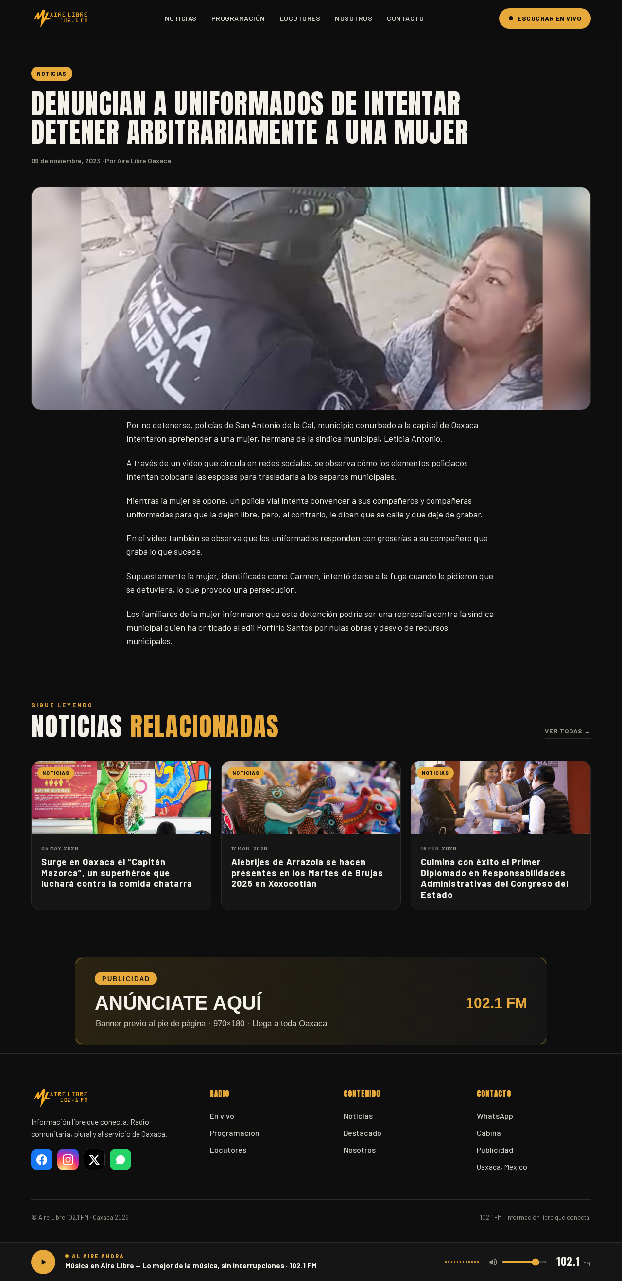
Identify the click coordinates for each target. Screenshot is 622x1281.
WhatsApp (495, 1115)
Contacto (405, 18)
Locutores (300, 18)
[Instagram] (68, 1159)
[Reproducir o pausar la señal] (43, 1262)
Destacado (362, 1132)
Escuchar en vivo (549, 18)
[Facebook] (41, 1159)
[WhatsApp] (120, 1159)
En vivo (222, 1115)
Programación (238, 18)
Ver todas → (568, 731)
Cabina (489, 1132)
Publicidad (495, 1149)
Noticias (181, 18)
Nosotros (353, 18)
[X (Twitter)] (94, 1159)
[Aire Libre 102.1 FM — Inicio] (60, 18)
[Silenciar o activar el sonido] (493, 1262)
